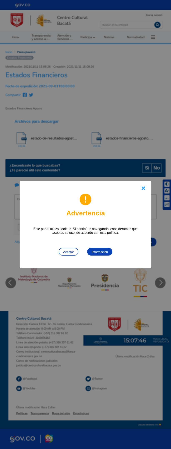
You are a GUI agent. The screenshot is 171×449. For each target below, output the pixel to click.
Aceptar (68, 251)
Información (100, 251)
